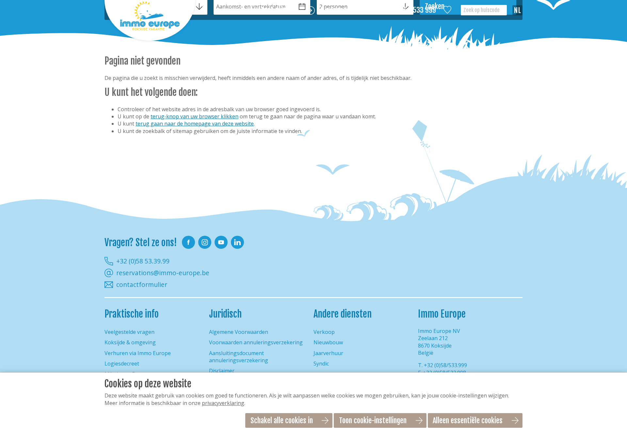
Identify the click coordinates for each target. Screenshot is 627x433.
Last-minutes (280, 10)
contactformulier (141, 284)
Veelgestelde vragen (129, 332)
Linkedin (237, 242)
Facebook (188, 242)
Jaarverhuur (328, 353)
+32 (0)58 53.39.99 (142, 261)
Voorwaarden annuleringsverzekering (256, 342)
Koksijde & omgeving (130, 342)
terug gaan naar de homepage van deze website (195, 123)
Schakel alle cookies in (281, 420)
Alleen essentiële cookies (468, 420)
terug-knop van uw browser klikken (194, 116)
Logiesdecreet (121, 363)
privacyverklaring (223, 403)
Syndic (321, 363)
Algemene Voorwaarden (238, 332)
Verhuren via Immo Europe (137, 353)
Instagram (204, 242)
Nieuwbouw (328, 342)
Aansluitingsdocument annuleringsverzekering (238, 357)
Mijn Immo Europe (342, 10)
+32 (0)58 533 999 (410, 10)
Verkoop (324, 332)
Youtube (221, 242)
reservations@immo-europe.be (162, 273)
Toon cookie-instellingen (373, 420)
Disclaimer (221, 370)
